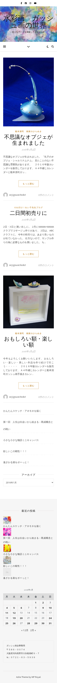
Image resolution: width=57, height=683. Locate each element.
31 (50, 623)
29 (35, 623)
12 (14, 612)
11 (6, 612)
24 (50, 618)
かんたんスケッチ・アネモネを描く (22, 410)
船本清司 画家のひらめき (28, 131)
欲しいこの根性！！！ (15, 451)
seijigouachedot (17, 194)
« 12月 (24, 630)
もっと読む (29, 183)
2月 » (33, 630)
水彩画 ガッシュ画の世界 (28, 21)
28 (28, 623)
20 (21, 618)
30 (42, 623)
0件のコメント (46, 194)
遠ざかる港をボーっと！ (16, 462)
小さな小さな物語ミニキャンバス (21, 440)
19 (14, 618)
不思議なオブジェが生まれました (28, 139)
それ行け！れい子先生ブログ (28, 207)
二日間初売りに (28, 212)
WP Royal (36, 677)
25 (6, 623)
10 (50, 607)
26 (14, 623)
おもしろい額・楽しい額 (28, 341)
